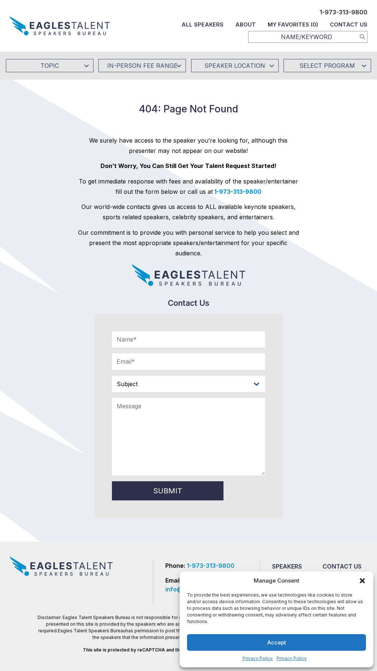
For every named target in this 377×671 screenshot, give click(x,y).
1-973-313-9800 (343, 12)
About (245, 24)
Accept (276, 642)
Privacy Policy (258, 658)
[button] (362, 580)
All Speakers (202, 24)
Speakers (287, 566)
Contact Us (348, 24)
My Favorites (293, 24)
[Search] (362, 36)
